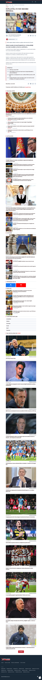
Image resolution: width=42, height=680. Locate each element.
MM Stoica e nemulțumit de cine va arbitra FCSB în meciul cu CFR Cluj (22, 75)
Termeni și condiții (7, 662)
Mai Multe (21, 651)
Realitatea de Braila (16, 35)
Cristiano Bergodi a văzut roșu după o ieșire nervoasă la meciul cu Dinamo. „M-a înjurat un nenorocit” (21, 78)
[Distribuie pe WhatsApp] (33, 36)
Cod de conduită (22, 662)
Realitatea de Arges (25, 670)
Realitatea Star (15, 668)
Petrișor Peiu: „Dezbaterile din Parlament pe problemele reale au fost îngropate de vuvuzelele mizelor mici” (24, 214)
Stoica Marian (33, 645)
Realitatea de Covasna (32, 670)
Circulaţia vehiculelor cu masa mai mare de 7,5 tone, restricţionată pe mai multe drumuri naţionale (23, 180)
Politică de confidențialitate (15, 662)
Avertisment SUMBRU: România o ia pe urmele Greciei (23, 261)
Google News (28, 87)
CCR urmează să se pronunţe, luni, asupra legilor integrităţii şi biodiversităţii (22, 301)
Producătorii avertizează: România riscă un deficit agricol (24, 266)
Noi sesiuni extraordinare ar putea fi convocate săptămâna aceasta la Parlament (22, 291)
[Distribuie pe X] (35, 36)
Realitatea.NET (3, 668)
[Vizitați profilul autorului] (7, 36)
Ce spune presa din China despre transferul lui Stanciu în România (20, 517)
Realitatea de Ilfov (21, 668)
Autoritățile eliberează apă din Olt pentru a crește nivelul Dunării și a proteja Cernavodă (24, 272)
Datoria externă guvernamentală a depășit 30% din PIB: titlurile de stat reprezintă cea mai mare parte (20, 257)
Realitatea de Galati (28, 668)
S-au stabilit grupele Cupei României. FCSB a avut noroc (18, 595)
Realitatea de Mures (10, 670)
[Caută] (32, 2)
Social (9, 124)
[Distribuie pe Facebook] (31, 36)
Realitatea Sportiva (9, 668)
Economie (9, 120)
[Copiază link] (28, 36)
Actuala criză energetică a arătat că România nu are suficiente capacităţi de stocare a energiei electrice (20, 119)
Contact (2, 662)
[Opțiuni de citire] (40, 678)
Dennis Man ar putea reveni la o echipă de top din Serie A (18, 542)
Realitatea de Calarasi (17, 670)
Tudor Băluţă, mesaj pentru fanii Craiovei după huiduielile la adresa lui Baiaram (21, 72)
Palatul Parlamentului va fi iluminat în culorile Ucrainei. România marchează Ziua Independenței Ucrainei (24, 165)
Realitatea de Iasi (3, 670)
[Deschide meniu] (35, 2)
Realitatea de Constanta (35, 668)
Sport (7, 7)
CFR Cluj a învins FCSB (14, 69)
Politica (7, 116)
